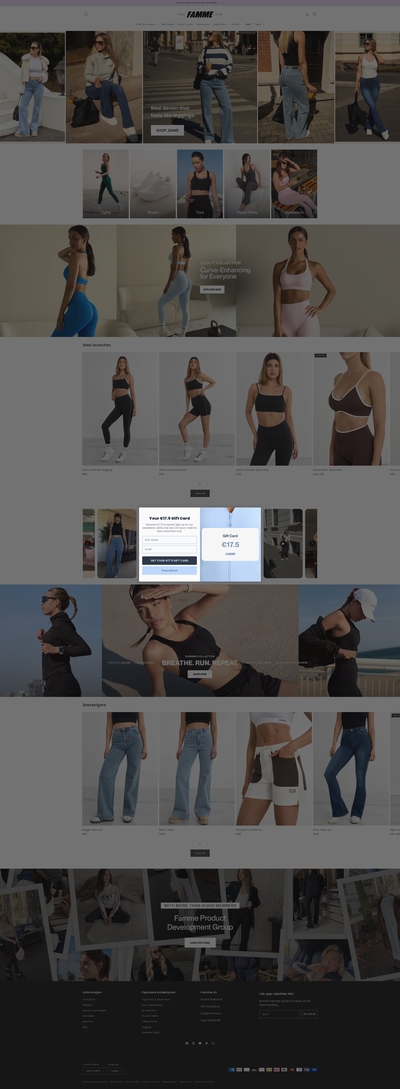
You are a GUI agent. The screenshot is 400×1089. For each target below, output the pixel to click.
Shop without (170, 570)
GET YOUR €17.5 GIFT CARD (169, 560)
